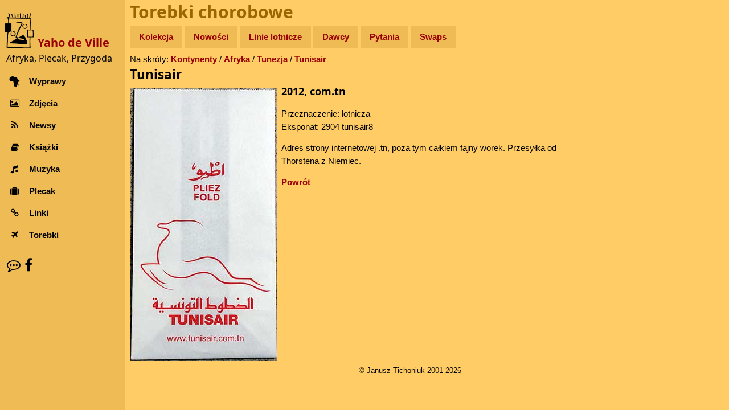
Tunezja (272, 59)
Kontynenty (194, 59)
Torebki (44, 235)
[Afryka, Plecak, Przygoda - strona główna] (21, 30)
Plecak (42, 191)
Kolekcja (156, 37)
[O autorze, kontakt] (14, 265)
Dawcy (335, 37)
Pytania (384, 37)
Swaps (433, 37)
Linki (38, 213)
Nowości (211, 37)
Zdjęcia (43, 103)
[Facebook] (28, 265)
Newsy (42, 125)
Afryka (237, 59)
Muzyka (44, 169)
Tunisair (310, 59)
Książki (43, 147)
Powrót (295, 182)
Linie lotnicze (275, 37)
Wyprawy (47, 81)
